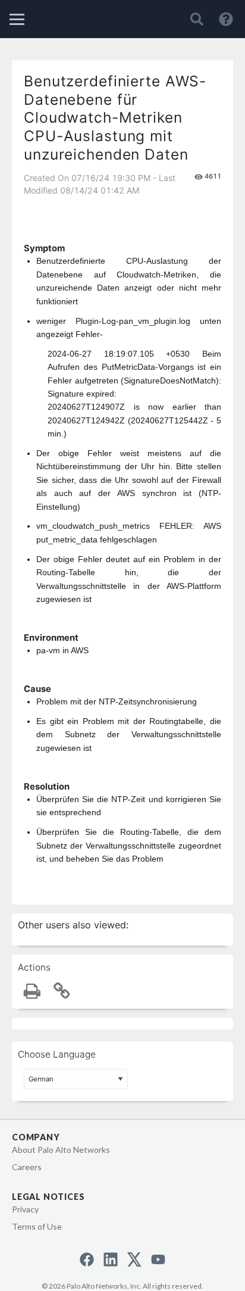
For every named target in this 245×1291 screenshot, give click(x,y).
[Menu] (17, 19)
